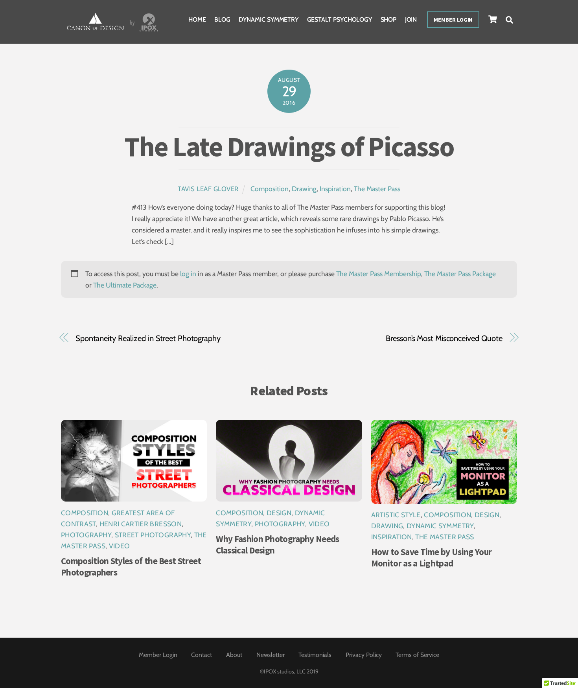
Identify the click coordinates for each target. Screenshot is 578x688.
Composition (269, 188)
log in (188, 273)
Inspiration (335, 188)
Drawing (304, 188)
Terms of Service (417, 654)
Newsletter (270, 654)
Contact (201, 654)
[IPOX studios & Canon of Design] (112, 32)
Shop (389, 19)
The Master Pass (377, 188)
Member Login (453, 19)
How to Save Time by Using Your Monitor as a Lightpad (431, 557)
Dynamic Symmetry (268, 19)
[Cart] (493, 19)
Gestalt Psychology (339, 19)
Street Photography (153, 535)
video (119, 546)
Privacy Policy (364, 654)
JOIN (411, 19)
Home (197, 19)
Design (279, 513)
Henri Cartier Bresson (140, 524)
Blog (222, 19)
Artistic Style (396, 515)
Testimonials (314, 654)
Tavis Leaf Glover (208, 189)
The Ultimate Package (124, 285)
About (234, 654)
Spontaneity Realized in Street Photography (148, 338)
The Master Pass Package (460, 273)
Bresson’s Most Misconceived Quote (444, 338)
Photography (86, 535)
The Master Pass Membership (378, 273)
